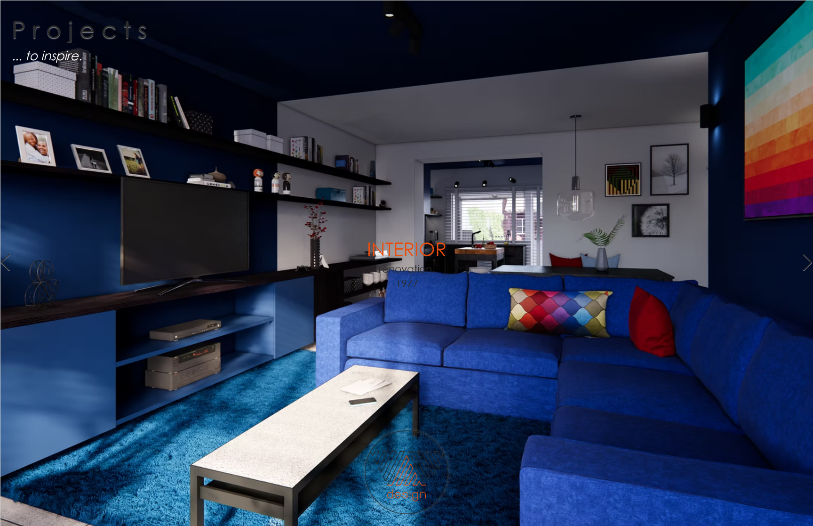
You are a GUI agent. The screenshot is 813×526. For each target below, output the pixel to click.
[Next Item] (807, 263)
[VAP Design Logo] (407, 472)
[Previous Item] (5, 263)
